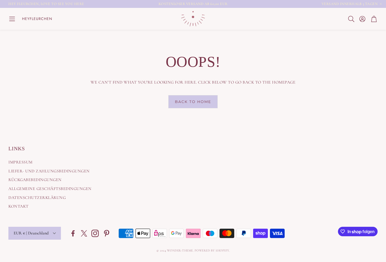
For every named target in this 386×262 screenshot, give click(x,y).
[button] (12, 19)
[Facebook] (73, 233)
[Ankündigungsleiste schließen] (381, 4)
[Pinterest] (106, 233)
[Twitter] (84, 233)
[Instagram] (95, 233)
